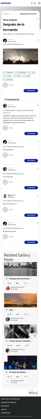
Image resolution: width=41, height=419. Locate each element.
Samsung (9, 79)
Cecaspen (13, 349)
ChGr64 (13, 381)
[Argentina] (6, 3)
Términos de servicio (8, 402)
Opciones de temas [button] (34, 18)
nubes (28, 76)
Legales (4, 409)
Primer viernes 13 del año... (20, 341)
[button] (34, 40)
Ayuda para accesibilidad (10, 399)
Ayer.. (11, 310)
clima (18, 76)
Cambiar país (5, 413)
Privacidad (5, 406)
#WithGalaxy (20, 44)
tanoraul (13, 287)
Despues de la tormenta (19, 279)
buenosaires (22, 72)
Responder (31, 133)
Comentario (31, 91)
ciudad (9, 76)
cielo (33, 72)
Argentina (10, 72)
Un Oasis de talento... (18, 372)
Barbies (13, 318)
